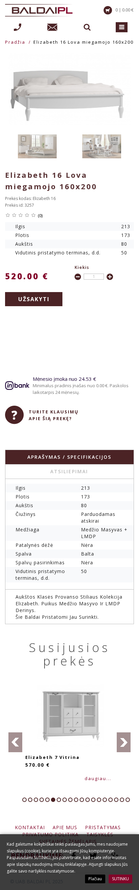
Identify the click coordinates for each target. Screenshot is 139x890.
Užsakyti (34, 299)
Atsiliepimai (69, 471)
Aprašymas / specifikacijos (69, 457)
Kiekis (82, 267)
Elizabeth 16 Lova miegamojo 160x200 (83, 42)
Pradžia (15, 42)
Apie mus (65, 827)
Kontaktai (30, 827)
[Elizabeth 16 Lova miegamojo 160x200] (69, 89)
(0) (40, 215)
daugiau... (98, 778)
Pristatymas (103, 827)
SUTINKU (120, 879)
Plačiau (95, 879)
